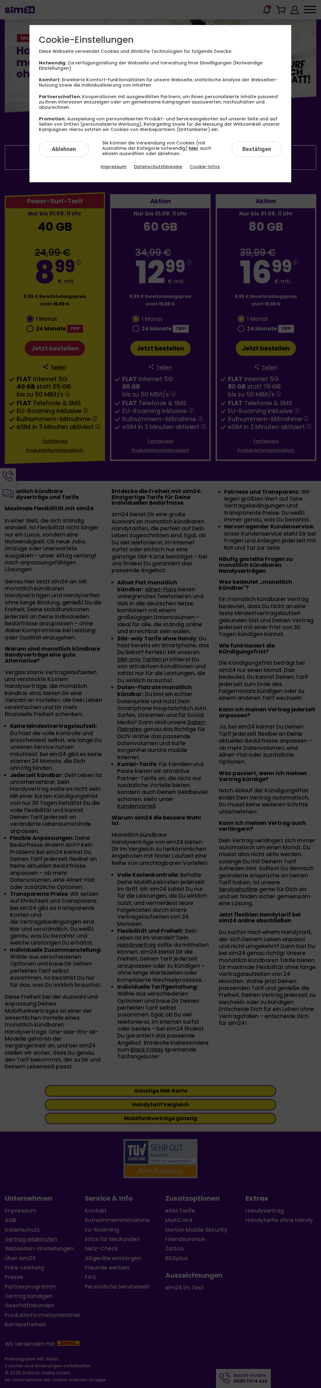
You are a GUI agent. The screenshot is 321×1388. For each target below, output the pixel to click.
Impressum (113, 167)
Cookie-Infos (205, 167)
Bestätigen (256, 149)
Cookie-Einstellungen (86, 40)
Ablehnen (64, 149)
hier (193, 148)
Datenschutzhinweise (158, 167)
